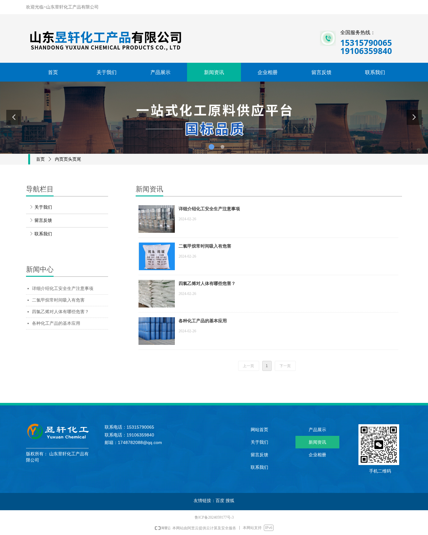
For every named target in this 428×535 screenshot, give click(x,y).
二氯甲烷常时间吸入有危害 (58, 300)
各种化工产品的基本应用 (56, 323)
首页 (40, 159)
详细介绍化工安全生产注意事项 (62, 288)
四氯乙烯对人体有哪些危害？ (60, 311)
